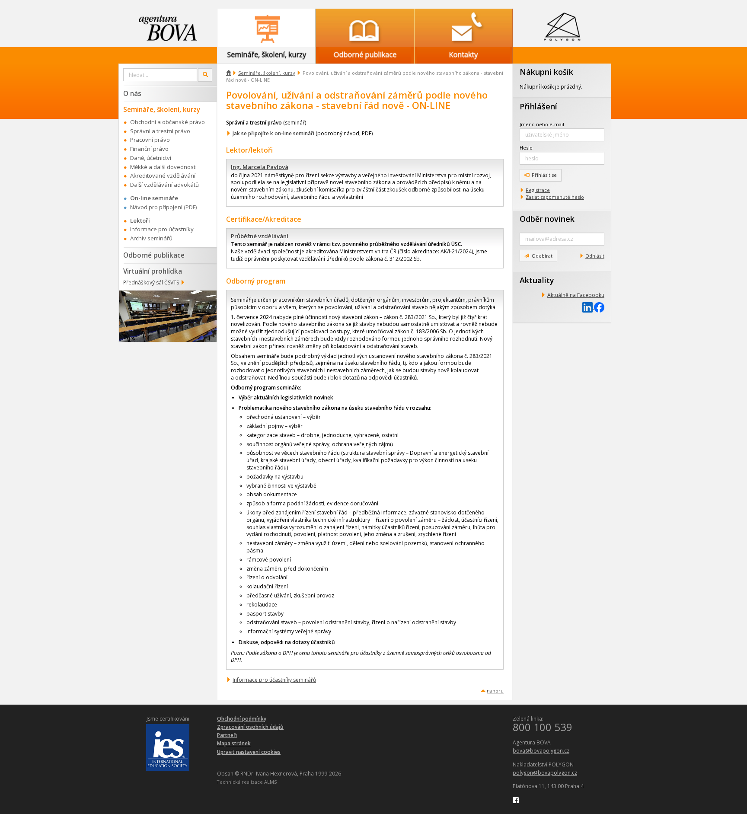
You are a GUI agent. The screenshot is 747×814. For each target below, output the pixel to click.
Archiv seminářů (151, 238)
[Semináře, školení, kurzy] (266, 28)
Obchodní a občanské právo (167, 122)
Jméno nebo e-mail (542, 124)
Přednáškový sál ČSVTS (151, 282)
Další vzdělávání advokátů (164, 184)
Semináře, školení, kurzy (266, 73)
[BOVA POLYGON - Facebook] (516, 799)
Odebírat (542, 255)
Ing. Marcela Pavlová (259, 167)
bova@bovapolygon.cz (541, 750)
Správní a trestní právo (160, 131)
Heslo (526, 147)
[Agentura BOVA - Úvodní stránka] (167, 28)
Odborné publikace (154, 255)
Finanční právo (149, 149)
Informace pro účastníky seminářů (274, 679)
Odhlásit (594, 255)
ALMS (270, 782)
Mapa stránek (234, 743)
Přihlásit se (544, 175)
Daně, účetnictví (150, 158)
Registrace (538, 190)
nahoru (495, 690)
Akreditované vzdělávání (162, 175)
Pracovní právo (150, 140)
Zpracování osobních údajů (250, 727)
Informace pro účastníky (162, 229)
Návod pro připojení (156, 207)
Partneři (227, 735)
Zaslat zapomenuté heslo (555, 197)
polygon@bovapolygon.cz (545, 772)
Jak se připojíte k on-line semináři (273, 133)
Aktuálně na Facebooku (575, 295)
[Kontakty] (463, 28)
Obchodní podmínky (241, 718)
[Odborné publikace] (365, 28)
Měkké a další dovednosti (163, 167)
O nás (132, 93)
